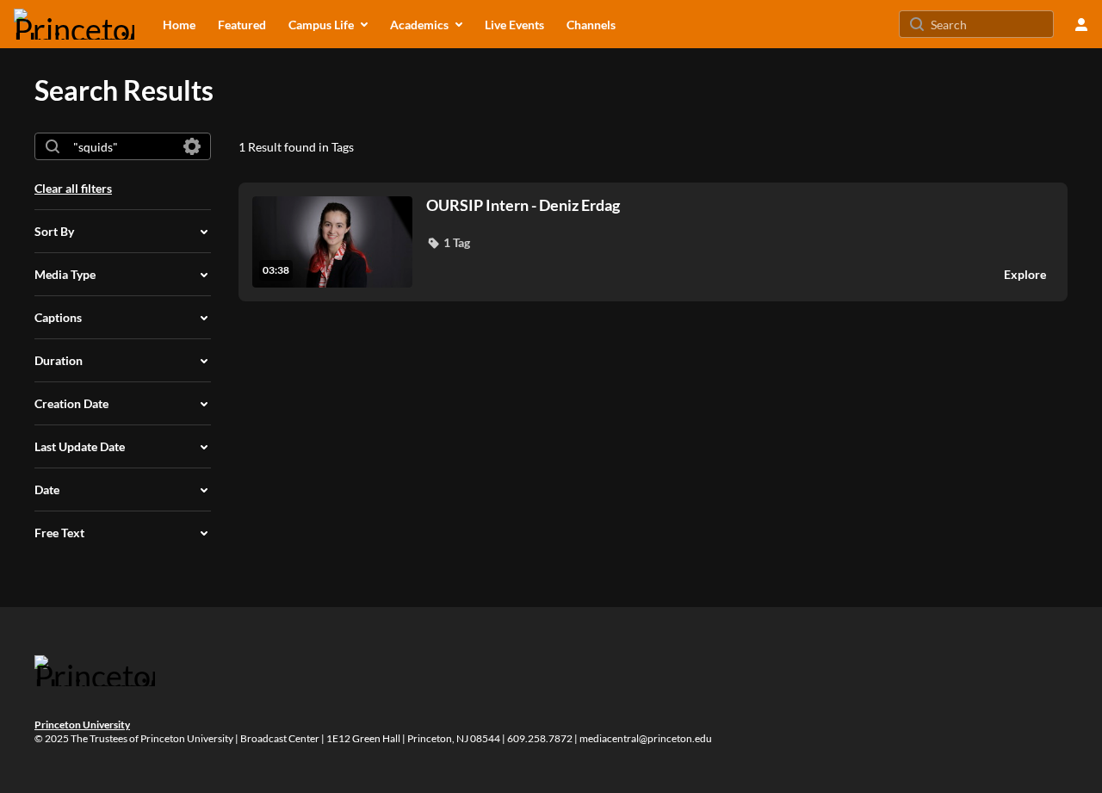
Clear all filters (73, 188)
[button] (448, 243)
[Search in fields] (192, 146)
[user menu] (1081, 24)
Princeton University (82, 724)
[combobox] (122, 146)
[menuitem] (179, 24)
